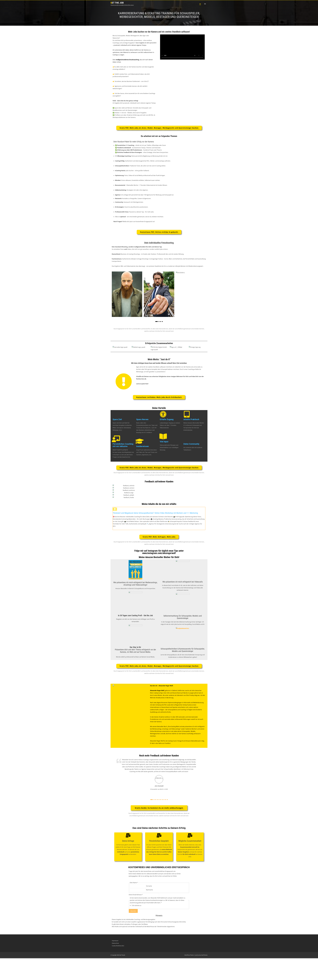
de (200, 4)
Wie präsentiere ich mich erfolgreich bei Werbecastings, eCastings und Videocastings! (135, 583)
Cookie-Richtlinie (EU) (118, 946)
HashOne (197, 955)
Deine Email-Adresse (136, 895)
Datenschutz (115, 943)
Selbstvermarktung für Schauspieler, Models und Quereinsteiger (182, 617)
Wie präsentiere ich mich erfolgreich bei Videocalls (182, 582)
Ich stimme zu (137, 905)
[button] (155, 321)
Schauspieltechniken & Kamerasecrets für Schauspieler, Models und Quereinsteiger (183, 650)
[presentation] (114, 779)
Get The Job (117, 2)
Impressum (115, 940)
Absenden (133, 911)
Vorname (149, 886)
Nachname (149, 890)
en (205, 4)
